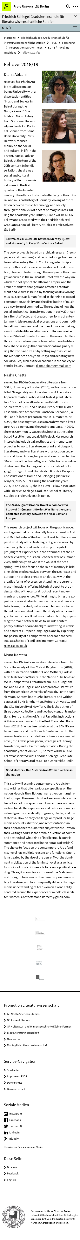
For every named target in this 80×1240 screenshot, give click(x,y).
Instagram (15, 1113)
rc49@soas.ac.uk (15, 645)
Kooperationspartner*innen (26, 47)
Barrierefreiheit (16, 1089)
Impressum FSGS (17, 1076)
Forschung (68, 42)
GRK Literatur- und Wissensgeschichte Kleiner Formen (39, 1026)
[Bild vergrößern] (59, 87)
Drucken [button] (12, 1167)
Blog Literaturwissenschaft (23, 1032)
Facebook (15, 1120)
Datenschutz (14, 1082)
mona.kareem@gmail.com (51, 897)
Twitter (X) (15, 1126)
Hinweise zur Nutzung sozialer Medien (23, 1147)
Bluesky (14, 1138)
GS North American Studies (23, 1014)
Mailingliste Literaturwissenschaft (27, 1045)
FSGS (53, 42)
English (11, 1180)
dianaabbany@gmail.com (53, 366)
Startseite (10, 37)
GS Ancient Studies (18, 1020)
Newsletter (13, 1039)
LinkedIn (14, 1132)
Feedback (12, 1173)
